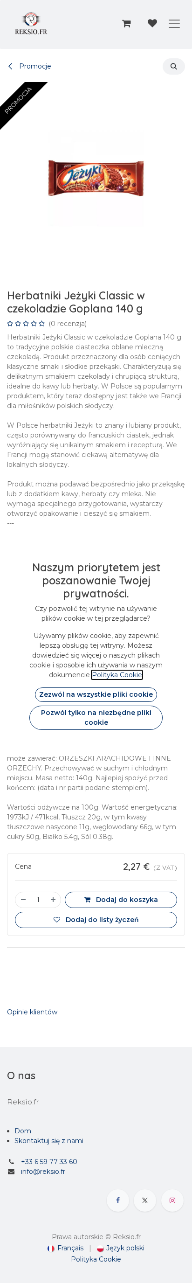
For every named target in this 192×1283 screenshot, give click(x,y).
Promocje (34, 66)
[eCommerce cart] (126, 23)
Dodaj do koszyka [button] (126, 899)
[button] (174, 66)
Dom (22, 1131)
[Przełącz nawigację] (174, 23)
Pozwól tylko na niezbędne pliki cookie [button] (96, 717)
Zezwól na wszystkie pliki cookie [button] (96, 694)
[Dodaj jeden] (53, 900)
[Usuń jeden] (22, 900)
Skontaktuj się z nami (48, 1141)
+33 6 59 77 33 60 (49, 1162)
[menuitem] (65, 1248)
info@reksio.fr (43, 1171)
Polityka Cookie (96, 1259)
